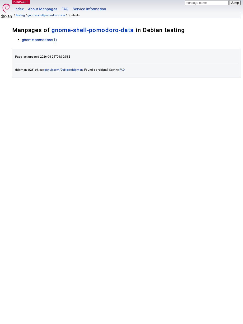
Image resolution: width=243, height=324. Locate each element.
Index (19, 9)
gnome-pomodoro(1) (39, 39)
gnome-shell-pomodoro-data (46, 15)
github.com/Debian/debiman (63, 69)
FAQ (64, 9)
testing (20, 15)
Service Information (89, 9)
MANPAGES (21, 1)
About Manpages (42, 9)
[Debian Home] (6, 9)
